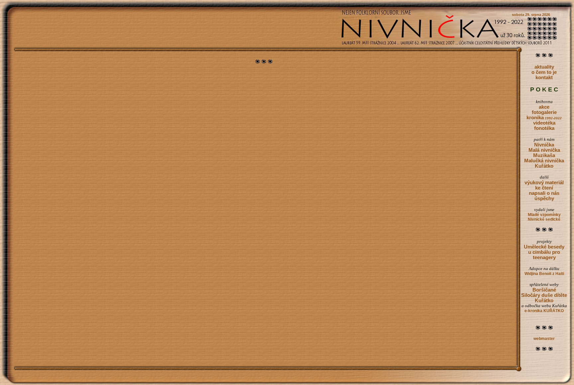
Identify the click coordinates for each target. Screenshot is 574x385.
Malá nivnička (544, 150)
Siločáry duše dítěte (544, 295)
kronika (544, 117)
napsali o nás (544, 193)
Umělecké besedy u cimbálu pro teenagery (544, 252)
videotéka (544, 123)
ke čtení (544, 188)
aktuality (544, 67)
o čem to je (544, 72)
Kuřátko (544, 166)
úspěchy (544, 198)
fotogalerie (544, 112)
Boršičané (544, 290)
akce (544, 107)
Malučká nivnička (544, 160)
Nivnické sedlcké (544, 219)
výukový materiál (544, 182)
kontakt (544, 77)
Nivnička (544, 144)
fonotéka (544, 128)
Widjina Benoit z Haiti (544, 273)
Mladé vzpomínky (544, 214)
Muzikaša (544, 155)
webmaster (544, 338)
